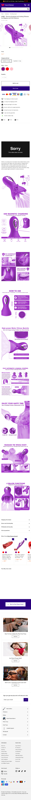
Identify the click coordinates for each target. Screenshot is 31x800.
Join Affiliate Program (5, 763)
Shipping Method (5, 58)
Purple (3, 69)
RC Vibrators (18, 747)
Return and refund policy (7, 523)
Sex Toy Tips (17, 759)
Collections (7, 14)
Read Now (15, 636)
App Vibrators (18, 745)
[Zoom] (24, 43)
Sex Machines (18, 751)
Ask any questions (5, 530)
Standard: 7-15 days (6, 61)
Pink (11, 69)
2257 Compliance (4, 759)
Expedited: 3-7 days (17, 61)
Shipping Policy (4, 753)
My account (17, 761)
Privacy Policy (4, 751)
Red (7, 69)
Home (2, 14)
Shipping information (6, 520)
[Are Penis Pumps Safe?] (15, 649)
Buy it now (15, 88)
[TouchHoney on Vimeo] (25, 771)
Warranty (3, 749)
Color (4, 65)
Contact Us (3, 747)
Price (2, 51)
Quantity (3, 74)
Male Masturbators (19, 755)
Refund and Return (5, 755)
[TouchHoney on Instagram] (16, 771)
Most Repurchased (13, 14)
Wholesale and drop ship (7, 527)
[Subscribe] (26, 699)
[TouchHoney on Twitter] (19, 771)
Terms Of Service (4, 757)
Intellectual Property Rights (6, 761)
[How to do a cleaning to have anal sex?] (15, 673)
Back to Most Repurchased (17, 604)
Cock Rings (17, 753)
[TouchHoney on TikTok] (22, 771)
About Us (3, 745)
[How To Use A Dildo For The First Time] (15, 625)
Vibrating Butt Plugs (19, 757)
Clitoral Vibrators (18, 749)
